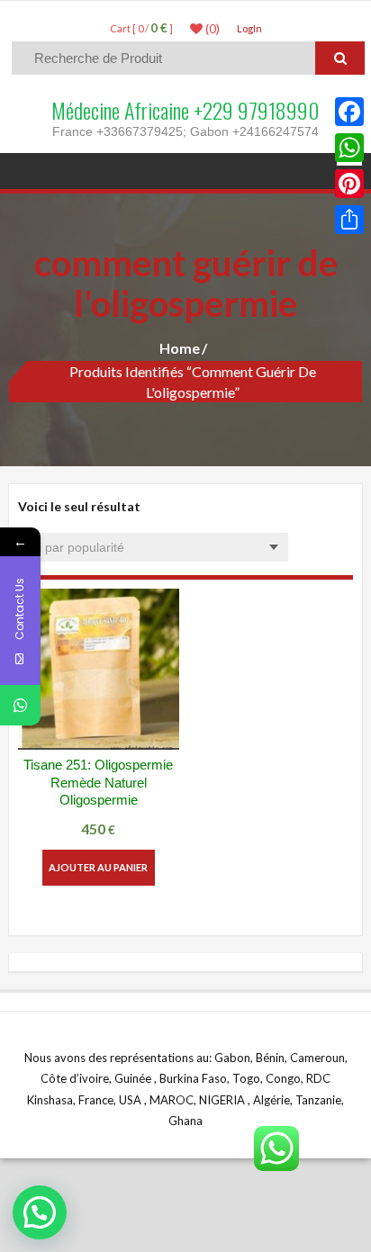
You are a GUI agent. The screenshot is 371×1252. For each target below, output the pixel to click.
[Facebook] (349, 112)
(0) (211, 29)
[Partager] (349, 220)
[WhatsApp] (349, 148)
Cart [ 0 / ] (141, 28)
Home (179, 347)
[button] (40, 1212)
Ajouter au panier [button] (98, 867)
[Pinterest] (349, 184)
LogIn (249, 28)
